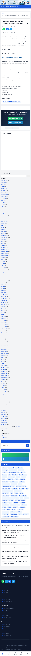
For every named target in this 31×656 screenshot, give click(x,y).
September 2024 (4, 180)
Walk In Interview (14, 516)
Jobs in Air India (5, 495)
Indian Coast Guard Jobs (7, 491)
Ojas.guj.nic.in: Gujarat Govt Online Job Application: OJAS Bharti (14, 646)
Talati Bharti (19, 512)
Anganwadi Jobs (13, 470)
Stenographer (5, 512)
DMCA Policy (8, 599)
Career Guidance (22, 474)
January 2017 (3, 321)
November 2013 (4, 398)
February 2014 (4, 392)
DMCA (15, 649)
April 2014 (3, 388)
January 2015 (3, 369)
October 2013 (4, 400)
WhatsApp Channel (9, 455)
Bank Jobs (4, 474)
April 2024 (3, 186)
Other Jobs (16, 128)
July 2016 (3, 333)
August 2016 (3, 331)
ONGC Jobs (4, 502)
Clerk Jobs (4, 477)
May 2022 (3, 205)
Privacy (3, 649)
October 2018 (4, 278)
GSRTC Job (14, 484)
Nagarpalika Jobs (22, 495)
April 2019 (3, 266)
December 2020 (4, 235)
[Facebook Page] (9, 581)
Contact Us (8, 590)
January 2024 (3, 191)
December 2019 (4, 249)
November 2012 (4, 422)
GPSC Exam (22, 481)
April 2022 (3, 207)
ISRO (12, 493)
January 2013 (3, 418)
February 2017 (4, 319)
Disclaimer (8, 595)
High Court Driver (6, 488)
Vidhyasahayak (5, 516)
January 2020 (3, 247)
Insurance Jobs (18, 491)
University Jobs (13, 514)
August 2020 (3, 239)
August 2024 (3, 182)
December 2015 (4, 347)
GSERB (7, 615)
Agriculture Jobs (19, 468)
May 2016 (3, 337)
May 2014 (3, 386)
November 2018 (4, 276)
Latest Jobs (8, 624)
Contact (19, 649)
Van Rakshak (25, 514)
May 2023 (3, 193)
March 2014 (3, 390)
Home (2, 6)
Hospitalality (14, 488)
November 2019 (4, 251)
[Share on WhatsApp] (3, 29)
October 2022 (4, 197)
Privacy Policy (8, 592)
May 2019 (3, 264)
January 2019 (3, 272)
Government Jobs (14, 481)
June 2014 (3, 384)
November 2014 (4, 373)
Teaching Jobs (5, 514)
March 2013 (3, 414)
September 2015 (4, 353)
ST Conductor (20, 509)
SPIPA (3, 509)
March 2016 (3, 341)
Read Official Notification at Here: (12, 101)
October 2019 (4, 254)
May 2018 (3, 288)
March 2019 (3, 268)
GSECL (3, 484)
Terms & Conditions (10, 597)
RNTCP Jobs (15, 507)
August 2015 (3, 355)
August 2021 (3, 223)
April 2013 (3, 412)
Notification (8, 635)
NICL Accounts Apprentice (7, 500)
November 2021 (4, 217)
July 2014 (3, 382)
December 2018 (4, 274)
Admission (4, 468)
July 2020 (3, 241)
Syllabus (12, 512)
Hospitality (21, 488)
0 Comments (17, 33)
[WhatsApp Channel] (3, 581)
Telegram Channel (9, 459)
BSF (9, 474)
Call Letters (14, 474)
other (10, 502)
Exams (16, 479)
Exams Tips (22, 479)
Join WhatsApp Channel (16, 118)
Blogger (18, 426)
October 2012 (4, 424)
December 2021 (4, 215)
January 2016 (3, 345)
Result (7, 629)
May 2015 (3, 361)
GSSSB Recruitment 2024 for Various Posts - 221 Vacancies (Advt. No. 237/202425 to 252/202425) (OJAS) (14, 547)
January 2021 (3, 233)
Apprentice (4, 472)
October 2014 (4, 375)
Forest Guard (5, 481)
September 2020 (4, 237)
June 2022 (3, 203)
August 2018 (3, 282)
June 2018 (3, 286)
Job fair (21, 493)
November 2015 (4, 349)
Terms (12, 649)
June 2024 (3, 184)
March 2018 (3, 292)
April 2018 (3, 290)
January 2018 (3, 296)
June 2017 (3, 310)
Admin (3, 436)
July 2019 (3, 260)
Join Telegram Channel (16, 122)
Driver (3, 479)
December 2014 (4, 371)
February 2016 (4, 343)
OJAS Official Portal (10, 608)
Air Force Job (5, 470)
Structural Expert (6, 41)
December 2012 (4, 420)
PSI (18, 505)
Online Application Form (12, 6)
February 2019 (4, 270)
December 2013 (4, 396)
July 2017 (2, 308)
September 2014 (4, 377)
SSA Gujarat (8, 617)
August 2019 (3, 258)
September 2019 (4, 256)
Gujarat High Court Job (21, 486)
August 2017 (3, 306)
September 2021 (4, 221)
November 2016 (4, 325)
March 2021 (3, 231)
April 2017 (3, 315)
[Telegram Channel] (6, 581)
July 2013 (2, 406)
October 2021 (4, 219)
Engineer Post (10, 479)
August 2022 (3, 199)
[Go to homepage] (15, 2)
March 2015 (3, 365)
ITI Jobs (16, 493)
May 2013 (3, 410)
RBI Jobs (4, 507)
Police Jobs (22, 502)
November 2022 (4, 195)
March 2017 (3, 316)
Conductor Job (12, 477)
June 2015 (3, 359)
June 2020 (3, 243)
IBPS (27, 488)
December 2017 (4, 298)
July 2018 (3, 284)
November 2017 (4, 300)
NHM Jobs (27, 498)
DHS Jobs (23, 477)
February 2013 (4, 416)
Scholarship (22, 507)
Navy (17, 498)
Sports (8, 509)
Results (9, 507)
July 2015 (2, 357)
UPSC (20, 514)
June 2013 (3, 408)
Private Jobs (13, 505)
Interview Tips (5, 493)
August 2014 (3, 380)
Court (18, 477)
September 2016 (4, 329)
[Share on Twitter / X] (10, 29)
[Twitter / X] (13, 581)
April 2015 (3, 363)
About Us (8, 588)
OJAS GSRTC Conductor (20, 500)
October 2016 (4, 327)
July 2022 (3, 201)
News (21, 498)
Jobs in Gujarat (9, 128)
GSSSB (19, 484)
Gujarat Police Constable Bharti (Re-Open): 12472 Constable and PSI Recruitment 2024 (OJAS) (15, 536)
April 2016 (3, 339)
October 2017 (4, 302)
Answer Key (21, 470)
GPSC (7, 611)
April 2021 (3, 229)
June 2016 (3, 335)
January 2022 (3, 213)
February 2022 (4, 211)
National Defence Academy (8, 498)
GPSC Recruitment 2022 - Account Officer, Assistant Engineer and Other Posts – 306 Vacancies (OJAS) (15, 531)
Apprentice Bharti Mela (14, 472)
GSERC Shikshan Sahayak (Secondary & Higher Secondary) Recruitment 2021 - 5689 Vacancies (14, 541)
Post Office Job (5, 505)
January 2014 (3, 394)
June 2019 (3, 262)
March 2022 (3, 209)
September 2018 (4, 280)
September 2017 (4, 304)
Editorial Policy (9, 601)
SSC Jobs (13, 509)
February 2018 (4, 294)
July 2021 (2, 225)
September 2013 (4, 402)
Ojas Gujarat (5, 437)
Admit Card (11, 468)
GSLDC (8, 484)
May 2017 (3, 312)
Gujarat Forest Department (8, 486)
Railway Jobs (24, 505)
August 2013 (3, 404)
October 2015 (4, 351)
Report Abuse (4, 428)
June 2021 (3, 227)
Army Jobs (23, 472)
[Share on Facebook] (7, 29)
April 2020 (3, 245)
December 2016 (4, 323)
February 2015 (4, 367)
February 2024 (4, 188)
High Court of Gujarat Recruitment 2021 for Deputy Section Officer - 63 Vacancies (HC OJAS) (15, 557)
